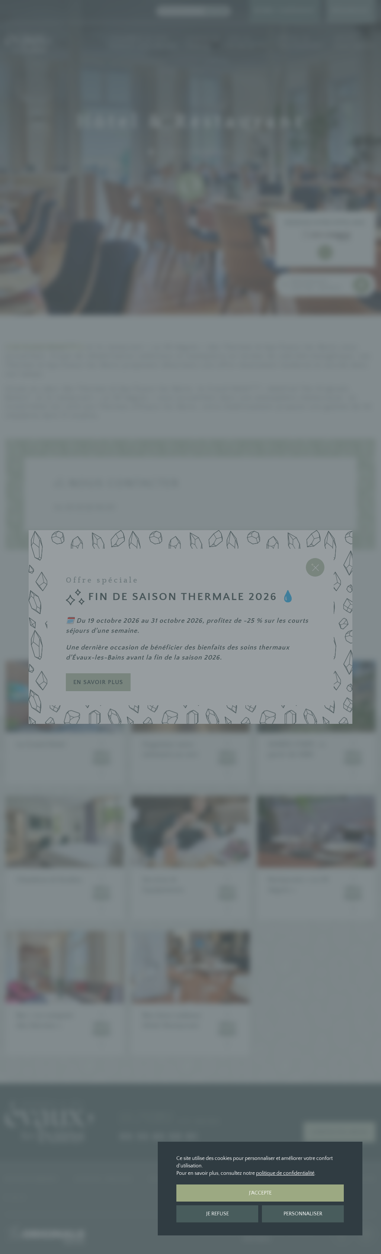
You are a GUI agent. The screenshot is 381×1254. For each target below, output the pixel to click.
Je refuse (217, 1214)
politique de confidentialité (285, 1173)
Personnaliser (303, 1214)
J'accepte (260, 1193)
